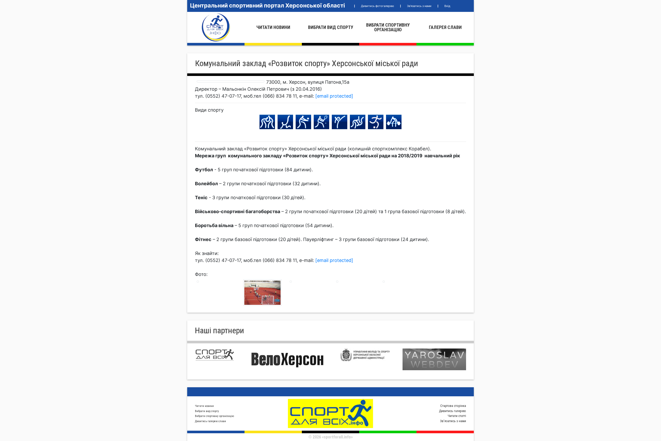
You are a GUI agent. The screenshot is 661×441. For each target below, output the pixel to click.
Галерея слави (445, 27)
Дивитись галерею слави (210, 421)
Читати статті (457, 416)
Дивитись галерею (452, 411)
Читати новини (273, 27)
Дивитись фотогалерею (377, 6)
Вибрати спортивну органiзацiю (388, 27)
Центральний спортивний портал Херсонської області (267, 5)
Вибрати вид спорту (330, 27)
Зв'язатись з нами (419, 6)
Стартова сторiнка (453, 406)
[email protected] (334, 96)
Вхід (447, 6)
